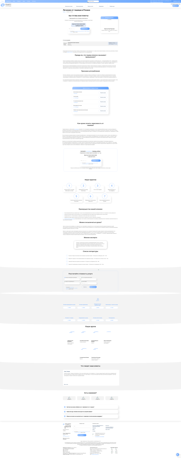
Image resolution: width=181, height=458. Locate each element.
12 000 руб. (75, 102)
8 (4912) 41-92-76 (176, 1)
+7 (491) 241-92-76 (91, 156)
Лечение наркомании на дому (69, 304)
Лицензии (18, 1)
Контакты (34, 1)
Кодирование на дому (83, 317)
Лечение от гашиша (69, 317)
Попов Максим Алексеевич (84, 340)
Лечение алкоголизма (69, 6)
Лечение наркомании (79, 6)
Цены (14, 1)
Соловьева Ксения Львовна (84, 357)
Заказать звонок (175, 5)
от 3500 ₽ (83, 307)
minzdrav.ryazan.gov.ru (95, 454)
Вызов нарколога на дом (77, 105)
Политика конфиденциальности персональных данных (98, 426)
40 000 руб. (75, 111)
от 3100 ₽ (111, 307)
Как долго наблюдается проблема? (71, 277)
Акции (24, 1)
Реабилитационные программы (69, 218)
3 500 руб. (75, 93)
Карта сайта (108, 429)
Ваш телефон (84, 281)
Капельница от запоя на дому (112, 304)
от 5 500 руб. (76, 106)
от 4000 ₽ (111, 320)
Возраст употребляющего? (70, 281)
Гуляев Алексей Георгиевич (95, 357)
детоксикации (76, 129)
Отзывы (28, 1)
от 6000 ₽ (69, 307)
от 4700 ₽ (83, 320)
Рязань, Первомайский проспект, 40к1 (156, 2)
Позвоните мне (84, 28)
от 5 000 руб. (76, 97)
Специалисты (8, 1)
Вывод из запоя (90, 6)
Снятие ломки (75, 96)
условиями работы (77, 432)
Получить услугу (103, 92)
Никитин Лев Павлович (107, 340)
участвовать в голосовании (99, 436)
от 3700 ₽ (97, 320)
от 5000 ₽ (69, 320)
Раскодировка (112, 317)
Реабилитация (112, 6)
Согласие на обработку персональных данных (109, 427)
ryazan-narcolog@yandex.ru (66, 436)
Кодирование (101, 6)
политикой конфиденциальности (79, 31)
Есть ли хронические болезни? (87, 277)
